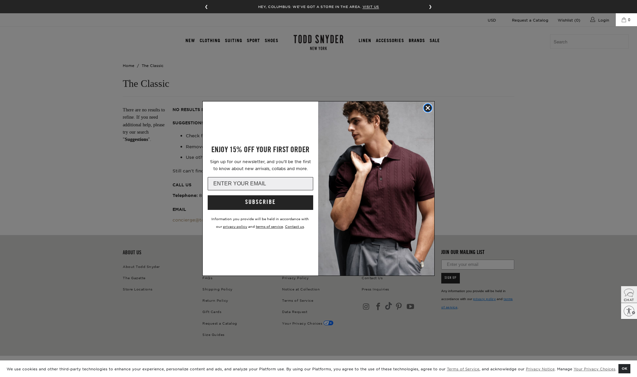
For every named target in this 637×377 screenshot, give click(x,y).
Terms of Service (463, 368)
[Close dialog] (428, 108)
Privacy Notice (540, 368)
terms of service (269, 226)
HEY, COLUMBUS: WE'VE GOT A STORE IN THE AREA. (318, 6)
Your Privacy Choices (594, 368)
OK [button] (624, 368)
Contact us (294, 226)
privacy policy (235, 226)
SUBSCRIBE (260, 203)
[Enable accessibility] (629, 311)
